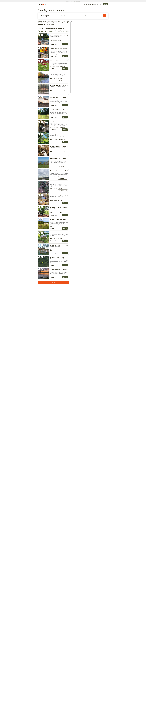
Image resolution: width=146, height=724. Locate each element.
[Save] (39, 35)
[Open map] (89, 57)
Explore (39, 7)
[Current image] (42, 57)
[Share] (42, 35)
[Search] (104, 15)
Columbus (51, 7)
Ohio (47, 7)
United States (43, 7)
